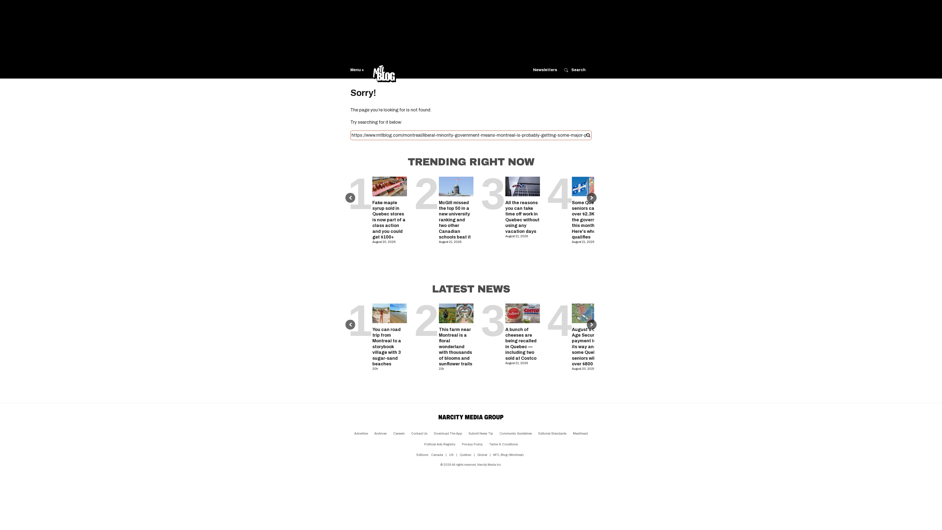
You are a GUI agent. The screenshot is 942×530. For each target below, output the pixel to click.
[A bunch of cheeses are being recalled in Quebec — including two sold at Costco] (522, 313)
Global (482, 455)
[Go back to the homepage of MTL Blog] (384, 70)
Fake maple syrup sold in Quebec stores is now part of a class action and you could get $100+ (389, 219)
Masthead (580, 433)
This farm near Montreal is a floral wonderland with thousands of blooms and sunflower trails (455, 346)
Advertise (361, 433)
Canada (437, 455)
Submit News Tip (481, 433)
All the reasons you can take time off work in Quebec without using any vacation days (522, 217)
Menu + (357, 70)
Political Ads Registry (440, 444)
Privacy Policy (472, 444)
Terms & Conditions (503, 444)
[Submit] (588, 135)
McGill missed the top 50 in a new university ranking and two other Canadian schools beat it (455, 219)
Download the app (448, 433)
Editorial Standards (552, 433)
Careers (399, 433)
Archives (380, 433)
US (451, 455)
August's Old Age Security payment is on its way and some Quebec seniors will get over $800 (588, 346)
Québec (465, 455)
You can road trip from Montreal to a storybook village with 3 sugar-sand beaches (386, 346)
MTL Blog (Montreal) (508, 455)
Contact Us (419, 433)
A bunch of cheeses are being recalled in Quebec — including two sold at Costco (520, 344)
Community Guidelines (515, 433)
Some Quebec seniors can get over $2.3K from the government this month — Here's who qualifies (589, 219)
